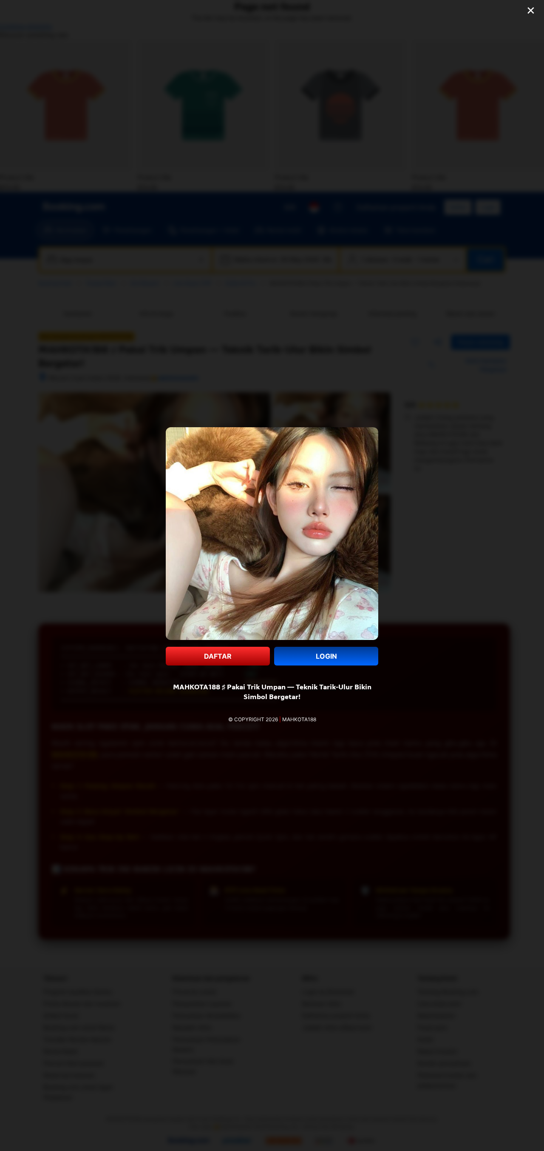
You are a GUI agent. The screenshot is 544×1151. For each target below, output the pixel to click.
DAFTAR (218, 656)
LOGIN (326, 656)
